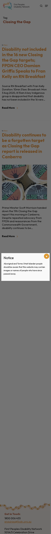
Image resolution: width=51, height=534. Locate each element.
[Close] (46, 256)
